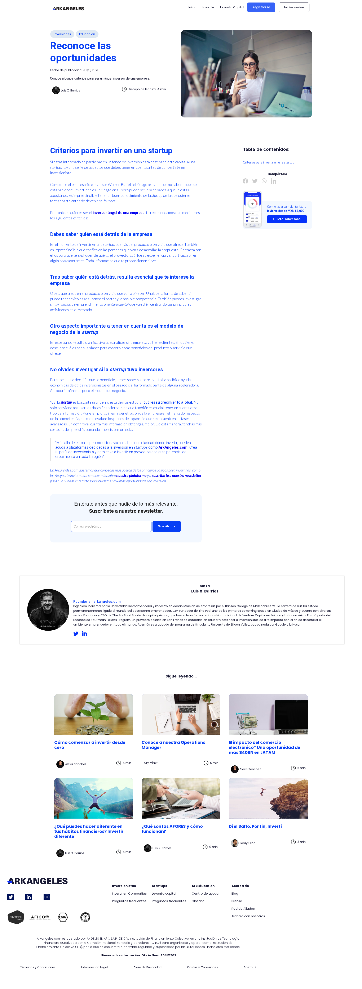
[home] (68, 8)
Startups (159, 886)
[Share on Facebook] (245, 181)
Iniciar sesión (294, 7)
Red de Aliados (243, 908)
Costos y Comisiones (202, 967)
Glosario (198, 901)
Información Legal (94, 967)
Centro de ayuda (205, 893)
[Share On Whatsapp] (264, 181)
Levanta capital (164, 893)
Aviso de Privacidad (147, 967)
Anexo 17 (250, 967)
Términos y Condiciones (38, 967)
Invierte (208, 7)
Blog (234, 893)
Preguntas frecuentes (129, 901)
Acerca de (240, 886)
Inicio (193, 7)
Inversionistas (124, 886)
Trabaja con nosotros (248, 916)
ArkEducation (203, 886)
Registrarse (261, 7)
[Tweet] (254, 181)
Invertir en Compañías (129, 893)
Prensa (236, 901)
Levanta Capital (232, 7)
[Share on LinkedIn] (273, 181)
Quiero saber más (287, 219)
